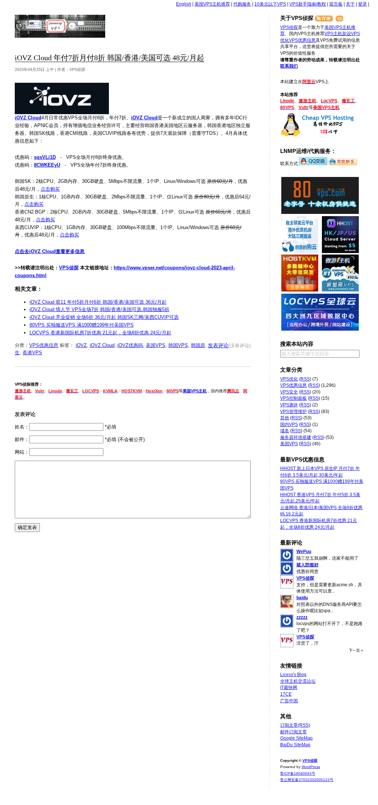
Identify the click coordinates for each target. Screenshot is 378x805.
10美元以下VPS (270, 4)
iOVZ (81, 345)
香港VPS (32, 352)
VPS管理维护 (293, 411)
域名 (284, 430)
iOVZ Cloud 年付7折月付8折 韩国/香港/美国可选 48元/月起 (109, 58)
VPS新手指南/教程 (307, 4)
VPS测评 (289, 404)
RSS (305, 379)
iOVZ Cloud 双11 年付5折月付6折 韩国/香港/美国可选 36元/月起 (98, 302)
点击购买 (50, 189)
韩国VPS (178, 345)
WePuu (303, 551)
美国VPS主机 (195, 391)
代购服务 (242, 4)
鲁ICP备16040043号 (297, 773)
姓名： (22, 427)
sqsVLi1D (45, 157)
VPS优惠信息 (43, 345)
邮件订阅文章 (293, 731)
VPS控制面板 (293, 398)
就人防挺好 (307, 564)
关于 (350, 4)
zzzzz (301, 617)
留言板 (336, 4)
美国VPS (155, 345)
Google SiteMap (296, 738)
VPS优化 (289, 379)
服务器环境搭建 (295, 437)
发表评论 (218, 345)
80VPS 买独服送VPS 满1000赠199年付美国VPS (82, 325)
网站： (22, 452)
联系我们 (289, 66)
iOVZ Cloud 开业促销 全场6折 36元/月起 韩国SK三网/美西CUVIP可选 (104, 317)
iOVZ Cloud (102, 345)
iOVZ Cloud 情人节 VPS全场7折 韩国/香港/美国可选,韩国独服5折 (99, 309)
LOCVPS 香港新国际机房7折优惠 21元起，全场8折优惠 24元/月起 (100, 332)
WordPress (311, 767)
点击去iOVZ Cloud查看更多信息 (50, 251)
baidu (302, 597)
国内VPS (289, 424)
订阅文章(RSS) (295, 725)
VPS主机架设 (337, 33)
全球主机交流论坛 (298, 681)
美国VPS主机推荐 (212, 4)
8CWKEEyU (47, 165)
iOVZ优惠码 (130, 345)
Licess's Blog (293, 674)
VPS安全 (289, 392)
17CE (286, 694)
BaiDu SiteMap (295, 744)
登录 (362, 4)
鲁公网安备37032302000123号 (306, 780)
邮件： (22, 439)
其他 (284, 417)
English (183, 4)
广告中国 (289, 700)
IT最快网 (288, 687)
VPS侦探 (60, 26)
